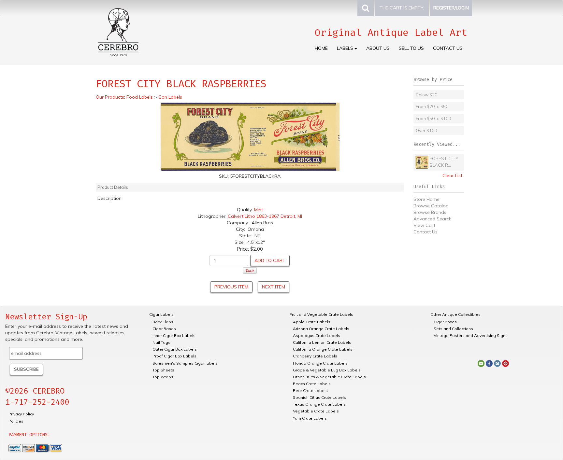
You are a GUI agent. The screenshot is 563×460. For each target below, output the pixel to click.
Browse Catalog (431, 206)
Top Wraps (162, 376)
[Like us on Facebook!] (489, 363)
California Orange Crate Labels (323, 349)
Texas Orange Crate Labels (319, 404)
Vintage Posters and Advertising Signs (471, 335)
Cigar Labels (161, 314)
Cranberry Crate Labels (315, 356)
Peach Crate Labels (312, 383)
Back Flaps (162, 321)
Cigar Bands (164, 328)
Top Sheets (163, 370)
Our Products (110, 97)
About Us (378, 48)
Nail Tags (161, 342)
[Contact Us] (481, 363)
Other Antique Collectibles (455, 314)
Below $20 (426, 94)
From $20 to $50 (432, 106)
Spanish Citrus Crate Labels (319, 397)
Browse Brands (429, 212)
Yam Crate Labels (310, 418)
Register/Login (451, 8)
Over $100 (426, 130)
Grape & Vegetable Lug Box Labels (327, 370)
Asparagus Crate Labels (316, 335)
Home (321, 48)
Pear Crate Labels (310, 390)
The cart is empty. (402, 8)
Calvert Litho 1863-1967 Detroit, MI (265, 216)
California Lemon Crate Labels (322, 342)
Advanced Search (432, 219)
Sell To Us (411, 48)
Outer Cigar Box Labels (174, 349)
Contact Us (448, 48)
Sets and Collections (453, 328)
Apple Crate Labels (311, 321)
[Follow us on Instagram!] (497, 363)
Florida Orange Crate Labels (320, 363)
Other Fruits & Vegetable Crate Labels (329, 376)
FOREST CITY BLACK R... (443, 162)
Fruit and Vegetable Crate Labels (321, 314)
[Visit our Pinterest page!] (505, 363)
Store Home (426, 199)
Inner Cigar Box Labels (173, 335)
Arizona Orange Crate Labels (321, 328)
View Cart (424, 225)
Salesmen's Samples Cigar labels (185, 363)
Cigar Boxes (445, 321)
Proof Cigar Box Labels (174, 356)
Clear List (452, 175)
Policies (15, 421)
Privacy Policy (21, 413)
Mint (258, 210)
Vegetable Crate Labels (316, 411)
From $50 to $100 (433, 118)
